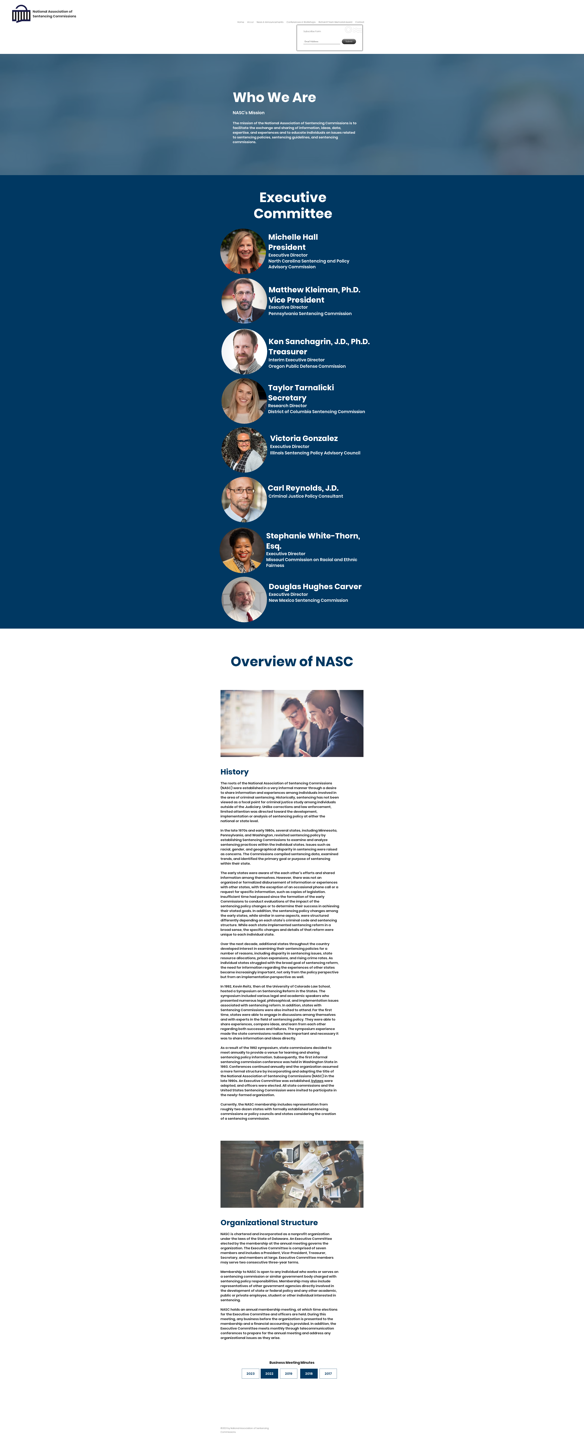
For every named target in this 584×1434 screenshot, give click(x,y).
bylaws (317, 1080)
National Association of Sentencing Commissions (54, 14)
